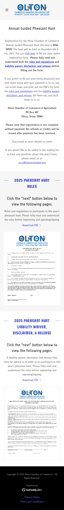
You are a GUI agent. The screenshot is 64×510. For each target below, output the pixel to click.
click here (30, 53)
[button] (8, 10)
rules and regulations (21, 91)
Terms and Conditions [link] (32, 501)
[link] (32, 10)
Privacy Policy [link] (32, 497)
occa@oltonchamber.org (32, 162)
